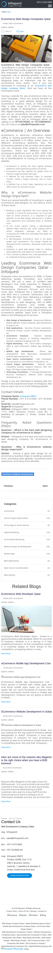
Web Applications (11, 561)
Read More (6, 653)
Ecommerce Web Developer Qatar (21, 593)
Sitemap (33, 911)
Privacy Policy (11, 911)
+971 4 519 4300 (44, 2)
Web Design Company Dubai (13, 923)
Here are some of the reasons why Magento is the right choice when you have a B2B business (26, 760)
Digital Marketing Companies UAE (14, 946)
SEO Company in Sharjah (35, 943)
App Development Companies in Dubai (32, 935)
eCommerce (9, 511)
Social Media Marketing (14, 539)
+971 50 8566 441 (14, 849)
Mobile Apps (9, 553)
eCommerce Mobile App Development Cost (26, 663)
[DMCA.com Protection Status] (25, 897)
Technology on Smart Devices (16, 525)
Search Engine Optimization (16, 518)
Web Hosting (9, 575)
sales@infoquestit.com (17, 838)
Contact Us (42, 911)
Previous (8, 486)
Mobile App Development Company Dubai (19, 926)
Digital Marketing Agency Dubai (38, 923)
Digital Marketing (11, 532)
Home (4, 12)
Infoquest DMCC (28, 396)
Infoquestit (11, 832)
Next (45, 486)
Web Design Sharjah (18, 940)
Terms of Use (23, 911)
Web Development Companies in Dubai (17, 932)
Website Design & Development (17, 546)
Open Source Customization (16, 568)
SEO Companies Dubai (36, 940)
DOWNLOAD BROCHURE (19, 875)
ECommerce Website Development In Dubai (26, 711)
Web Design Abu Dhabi (32, 937)
